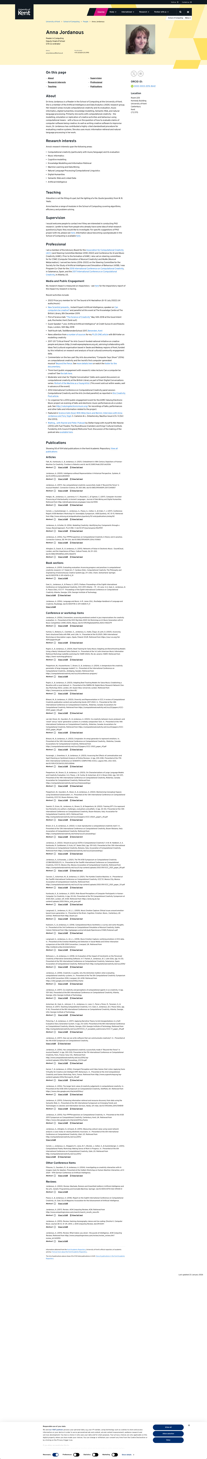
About (51, 78)
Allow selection (168, 1434)
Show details (126, 1455)
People (85, 22)
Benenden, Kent (95, 331)
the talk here (66, 373)
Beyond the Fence (64, 363)
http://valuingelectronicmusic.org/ (72, 406)
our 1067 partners (56, 1430)
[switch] (76, 1454)
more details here (85, 363)
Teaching (52, 86)
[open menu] (188, 12)
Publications (96, 86)
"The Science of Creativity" (78, 317)
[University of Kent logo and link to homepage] (24, 11)
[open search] (180, 12)
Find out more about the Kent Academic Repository (69, 1252)
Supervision (96, 78)
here (73, 233)
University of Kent (53, 22)
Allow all (168, 1427)
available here (66, 432)
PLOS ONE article (100, 334)
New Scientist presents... (59, 307)
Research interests (57, 82)
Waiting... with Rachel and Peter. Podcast (66, 423)
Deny (168, 1440)
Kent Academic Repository (76, 1250)
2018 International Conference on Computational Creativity (96, 268)
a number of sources (76, 334)
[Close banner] (189, 1425)
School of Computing (71, 22)
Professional (96, 82)
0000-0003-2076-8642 (145, 86)
